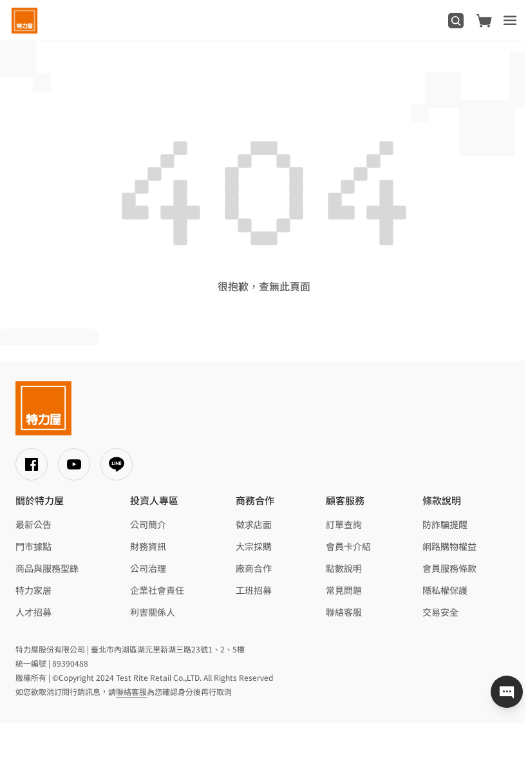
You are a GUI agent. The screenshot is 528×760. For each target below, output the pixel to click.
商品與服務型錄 (47, 568)
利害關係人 (152, 611)
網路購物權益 (449, 546)
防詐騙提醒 (444, 524)
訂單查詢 (344, 524)
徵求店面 (254, 524)
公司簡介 (148, 524)
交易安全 (440, 611)
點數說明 (344, 568)
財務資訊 (148, 546)
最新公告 (33, 524)
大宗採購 (254, 546)
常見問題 (344, 590)
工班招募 (254, 590)
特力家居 (33, 590)
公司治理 (148, 568)
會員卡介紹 (348, 546)
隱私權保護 (444, 590)
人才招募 (33, 611)
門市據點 (33, 546)
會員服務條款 (449, 568)
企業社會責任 (157, 590)
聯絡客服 (344, 611)
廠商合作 (254, 568)
